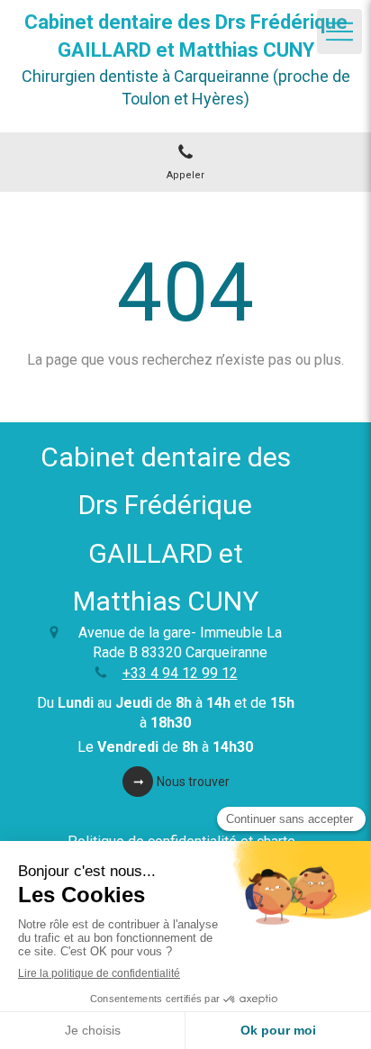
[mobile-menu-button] (339, 31)
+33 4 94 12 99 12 (180, 673)
